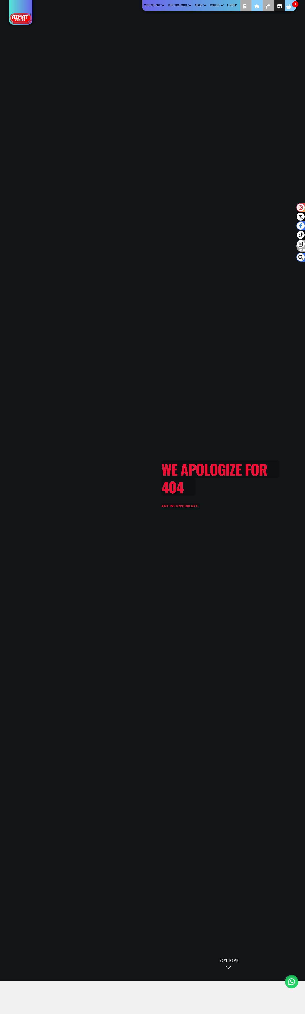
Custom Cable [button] (178, 4)
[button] (291, 981)
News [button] (198, 4)
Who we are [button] (152, 4)
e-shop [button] (232, 4)
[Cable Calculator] (245, 5)
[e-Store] (279, 5)
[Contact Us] (268, 5)
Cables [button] (214, 4)
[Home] (257, 5)
